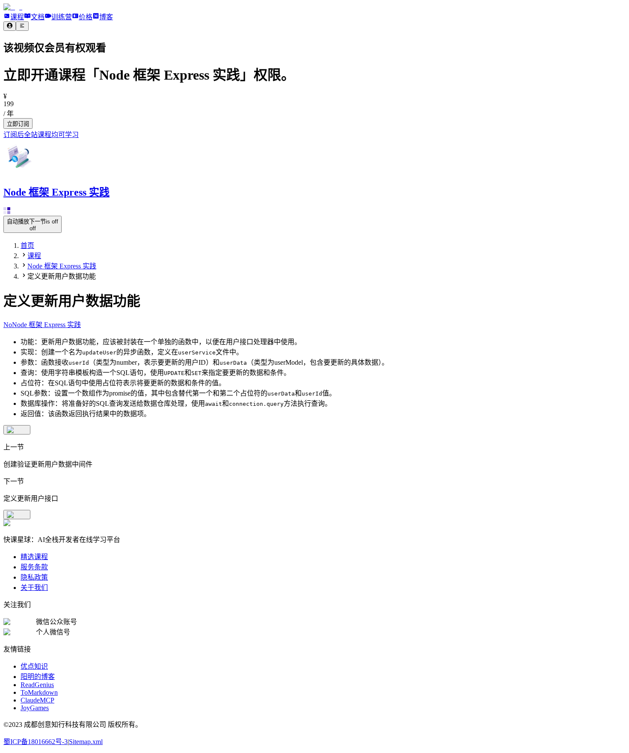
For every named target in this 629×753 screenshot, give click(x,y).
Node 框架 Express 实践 (61, 266)
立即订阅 (18, 124)
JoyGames (35, 707)
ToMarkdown (39, 692)
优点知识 (34, 666)
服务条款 (34, 567)
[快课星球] (12, 7)
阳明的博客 (38, 676)
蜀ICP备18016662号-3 (35, 741)
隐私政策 (34, 577)
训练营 (61, 17)
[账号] (9, 26)
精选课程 (34, 556)
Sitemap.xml (86, 741)
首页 (27, 245)
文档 (38, 17)
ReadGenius (37, 684)
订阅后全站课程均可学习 (41, 134)
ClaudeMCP (37, 700)
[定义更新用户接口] (16, 514)
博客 (106, 17)
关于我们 (34, 587)
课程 (17, 17)
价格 (85, 17)
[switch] (32, 224)
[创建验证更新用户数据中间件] (16, 430)
